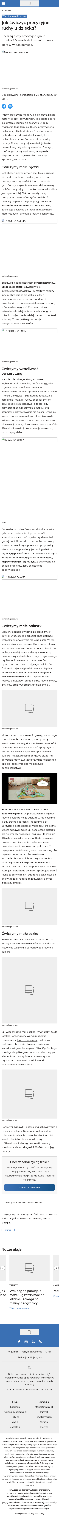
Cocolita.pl (15, 1426)
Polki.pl (15, 1416)
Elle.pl (15, 1401)
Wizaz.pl (43, 1421)
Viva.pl (15, 1421)
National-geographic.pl (15, 1411)
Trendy (13, 1285)
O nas (48, 1351)
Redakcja (22, 1357)
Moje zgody (36, 1357)
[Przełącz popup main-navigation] (3, 3)
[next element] (56, 1287)
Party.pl (44, 1411)
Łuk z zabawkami (27, 1039)
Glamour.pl (44, 1401)
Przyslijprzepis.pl (44, 1416)
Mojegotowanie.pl (44, 1406)
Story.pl (44, 1426)
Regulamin (13, 1351)
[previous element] (2, 1287)
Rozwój (8, 10)
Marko (8, 1230)
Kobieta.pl (15, 1406)
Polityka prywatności (32, 1351)
